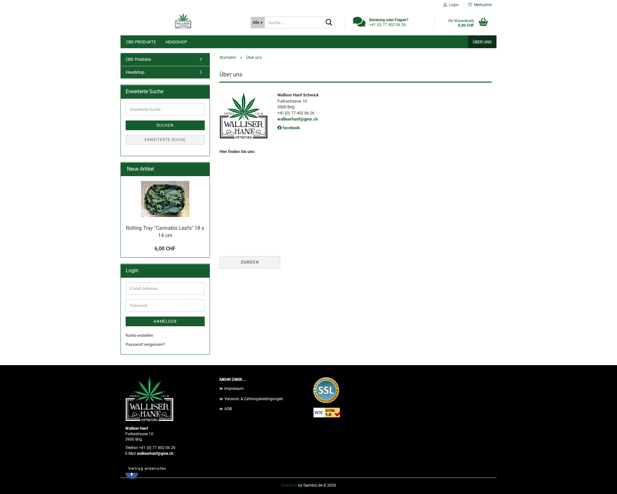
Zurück (250, 262)
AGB (228, 409)
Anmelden (165, 321)
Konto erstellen (139, 335)
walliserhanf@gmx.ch (297, 119)
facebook (291, 127)
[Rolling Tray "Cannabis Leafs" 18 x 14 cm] (165, 199)
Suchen (165, 125)
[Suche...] (329, 23)
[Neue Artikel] (202, 169)
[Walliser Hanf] (183, 21)
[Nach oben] (599, 484)
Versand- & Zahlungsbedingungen (253, 399)
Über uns (482, 42)
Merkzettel (482, 5)
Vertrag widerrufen (147, 468)
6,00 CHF (165, 249)
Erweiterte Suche (165, 140)
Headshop (176, 42)
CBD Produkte (141, 42)
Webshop (289, 485)
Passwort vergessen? (145, 344)
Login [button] (453, 5)
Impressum (234, 388)
